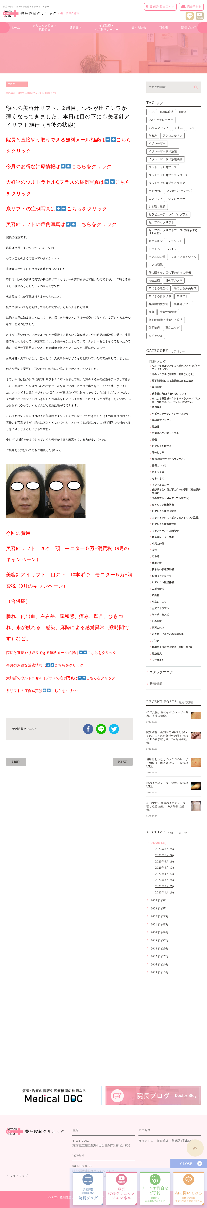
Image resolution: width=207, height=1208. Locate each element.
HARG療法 (167, 111)
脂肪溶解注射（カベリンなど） (169, 459)
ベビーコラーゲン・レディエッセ (170, 413)
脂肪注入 (157, 653)
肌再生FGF (158, 627)
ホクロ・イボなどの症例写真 (168, 634)
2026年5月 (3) (164, 867)
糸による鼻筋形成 (160, 296)
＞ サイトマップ (17, 1175)
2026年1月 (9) (164, 892)
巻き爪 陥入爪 (160, 614)
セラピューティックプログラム (168, 214)
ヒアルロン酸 (157, 256)
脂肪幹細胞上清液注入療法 (166, 319)
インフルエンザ (160, 484)
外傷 (154, 439)
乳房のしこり (159, 601)
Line (101, 729)
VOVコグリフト (159, 127)
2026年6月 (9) (164, 861)
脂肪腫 (155, 426)
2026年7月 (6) (164, 855)
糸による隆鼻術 (158, 288)
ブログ (11, 84)
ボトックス (158, 471)
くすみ (178, 127)
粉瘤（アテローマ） (163, 575)
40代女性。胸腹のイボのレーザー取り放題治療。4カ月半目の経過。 (167, 806)
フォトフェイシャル (183, 256)
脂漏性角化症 (168, 312)
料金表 (163, 27)
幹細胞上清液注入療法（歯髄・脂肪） (172, 647)
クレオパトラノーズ (179, 190)
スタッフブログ (161, 672)
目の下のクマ (173, 280)
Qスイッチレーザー (161, 119)
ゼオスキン (156, 241)
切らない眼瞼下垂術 (163, 569)
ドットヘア (156, 248)
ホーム (15, 27)
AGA (152, 111)
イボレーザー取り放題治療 (166, 159)
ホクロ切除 (156, 264)
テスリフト (175, 241)
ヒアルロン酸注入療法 (164, 511)
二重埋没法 (158, 588)
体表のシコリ (159, 465)
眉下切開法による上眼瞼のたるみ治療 (172, 380)
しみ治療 (157, 621)
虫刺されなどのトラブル (165, 433)
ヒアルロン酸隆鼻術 (163, 582)
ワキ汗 (155, 556)
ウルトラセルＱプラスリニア (167, 182)
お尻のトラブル (160, 608)
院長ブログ (188, 27)
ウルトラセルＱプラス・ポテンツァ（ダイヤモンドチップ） (176, 367)
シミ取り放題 (157, 206)
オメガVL (155, 190)
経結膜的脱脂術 (158, 304)
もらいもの (158, 478)
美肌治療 (157, 387)
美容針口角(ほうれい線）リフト (169, 393)
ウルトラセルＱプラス (163, 167)
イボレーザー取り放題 (163, 151)
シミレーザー (176, 198)
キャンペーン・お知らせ (165, 530)
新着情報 (156, 684)
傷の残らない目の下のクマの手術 (170, 272)
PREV (16, 761)
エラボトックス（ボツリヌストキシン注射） (176, 517)
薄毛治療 (154, 327)
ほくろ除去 (138, 27)
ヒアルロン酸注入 (161, 446)
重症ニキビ (172, 327)
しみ (191, 127)
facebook (88, 729)
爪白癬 (155, 595)
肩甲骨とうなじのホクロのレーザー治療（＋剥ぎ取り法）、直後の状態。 (167, 763)
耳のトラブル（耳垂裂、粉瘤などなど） (174, 374)
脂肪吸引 (157, 407)
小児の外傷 (158, 543)
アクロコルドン (172, 135)
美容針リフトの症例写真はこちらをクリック (61, 224)
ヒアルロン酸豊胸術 (163, 504)
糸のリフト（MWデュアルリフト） (171, 498)
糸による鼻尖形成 (185, 288)
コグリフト (156, 198)
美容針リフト (51, 93)
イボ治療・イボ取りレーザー (106, 27)
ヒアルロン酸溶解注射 (164, 524)
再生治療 (154, 280)
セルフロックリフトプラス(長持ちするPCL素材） (173, 232)
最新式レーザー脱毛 (163, 537)
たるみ (153, 135)
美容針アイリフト (35, 93)
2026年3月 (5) (164, 880)
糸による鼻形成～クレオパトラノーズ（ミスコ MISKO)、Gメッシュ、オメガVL (176, 400)
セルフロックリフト (161, 222)
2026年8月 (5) (164, 849)
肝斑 (151, 312)
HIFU (182, 111)
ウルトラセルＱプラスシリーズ (168, 175)
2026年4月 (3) (164, 873)
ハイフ (172, 248)
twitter (114, 729)
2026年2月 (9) (164, 886)
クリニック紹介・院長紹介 (45, 27)
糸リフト (22, 93)
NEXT (122, 761)
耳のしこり (158, 452)
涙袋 (154, 550)
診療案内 (76, 27)
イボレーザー (157, 143)
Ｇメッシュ (156, 335)
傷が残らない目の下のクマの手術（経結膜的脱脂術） (176, 491)
